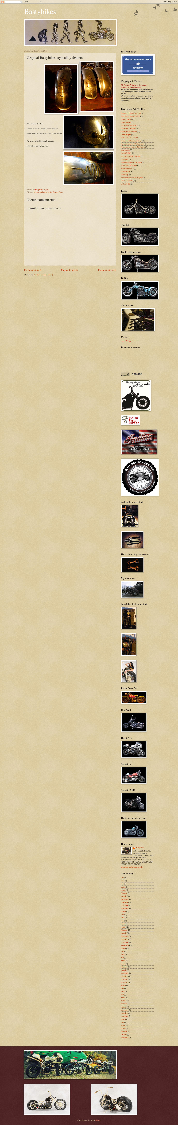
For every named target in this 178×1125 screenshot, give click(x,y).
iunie (122, 881)
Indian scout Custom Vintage (131, 141)
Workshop (124, 175)
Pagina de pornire (69, 270)
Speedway (124, 159)
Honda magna (126, 135)
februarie (124, 893)
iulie (122, 878)
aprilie (123, 887)
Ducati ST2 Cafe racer (129, 132)
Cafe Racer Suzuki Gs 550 (130, 116)
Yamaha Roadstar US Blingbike (132, 178)
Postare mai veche (107, 270)
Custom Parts (58, 192)
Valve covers (125, 172)
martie (123, 890)
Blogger (97, 1120)
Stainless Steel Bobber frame (131, 162)
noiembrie (124, 902)
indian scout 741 (127, 181)
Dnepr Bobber (126, 122)
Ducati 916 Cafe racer (128, 125)
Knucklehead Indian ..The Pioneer (133, 147)
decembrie (124, 899)
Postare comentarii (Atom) (43, 275)
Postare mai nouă (32, 270)
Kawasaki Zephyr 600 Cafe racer (132, 144)
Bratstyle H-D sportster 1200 (131, 113)
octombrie (124, 905)
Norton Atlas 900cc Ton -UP (131, 156)
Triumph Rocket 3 (127, 169)
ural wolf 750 (125, 184)
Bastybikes (40, 11)
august (123, 911)
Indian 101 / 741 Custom (129, 138)
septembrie (125, 908)
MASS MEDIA (126, 153)
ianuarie (124, 896)
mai (122, 884)
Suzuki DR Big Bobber (129, 165)
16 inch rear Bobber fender (43, 192)
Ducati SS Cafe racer (128, 128)
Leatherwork (125, 150)
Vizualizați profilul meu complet (132, 867)
